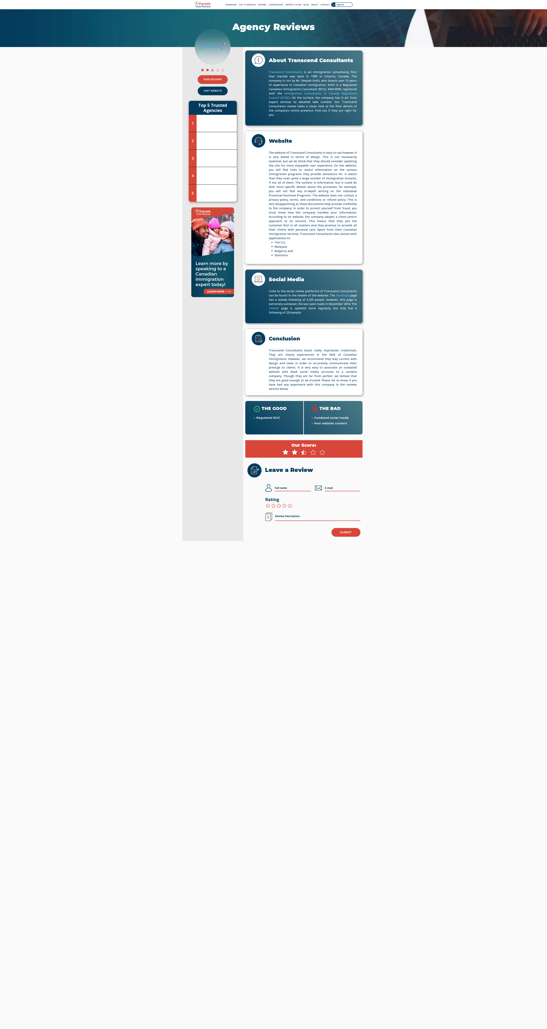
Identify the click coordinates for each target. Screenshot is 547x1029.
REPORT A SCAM (293, 4)
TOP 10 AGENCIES (247, 4)
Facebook (342, 295)
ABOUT (314, 4)
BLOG (306, 4)
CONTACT (325, 4)
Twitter (274, 308)
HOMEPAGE (230, 4)
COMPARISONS (276, 4)
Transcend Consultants (285, 72)
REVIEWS (262, 4)
